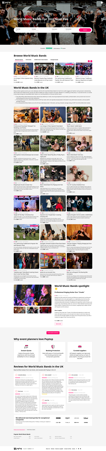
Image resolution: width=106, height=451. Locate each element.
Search (96, 2)
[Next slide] (91, 61)
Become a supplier (59, 448)
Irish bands (36, 436)
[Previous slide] (89, 61)
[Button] (23, 69)
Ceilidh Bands (16, 438)
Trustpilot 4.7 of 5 (28, 448)
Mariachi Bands (58, 436)
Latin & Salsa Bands (38, 438)
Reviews (52, 448)
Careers (73, 448)
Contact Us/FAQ (67, 448)
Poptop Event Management (19, 429)
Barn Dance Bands (17, 436)
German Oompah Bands (60, 438)
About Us (48, 448)
